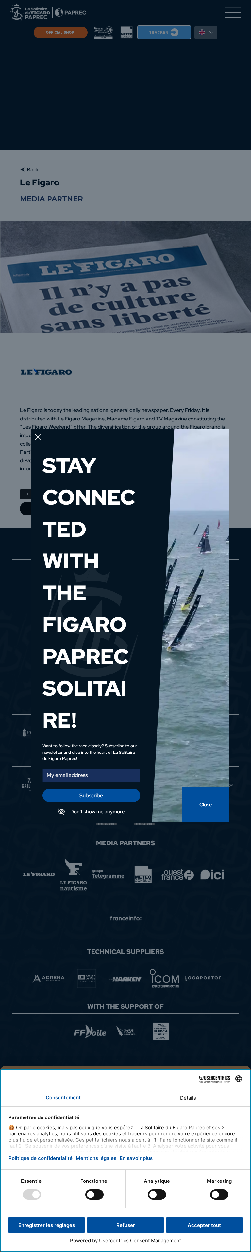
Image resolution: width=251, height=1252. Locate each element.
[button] (38, 437)
